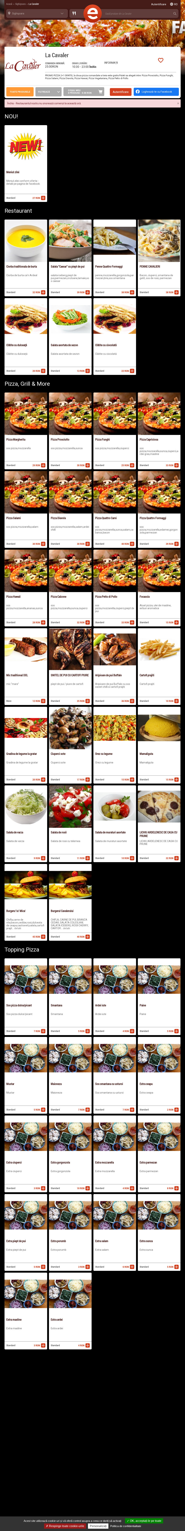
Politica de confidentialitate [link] (125, 1526)
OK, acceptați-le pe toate (145, 1520)
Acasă (9, 4)
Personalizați (98, 1526)
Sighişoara (20, 4)
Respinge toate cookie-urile (66, 1526)
